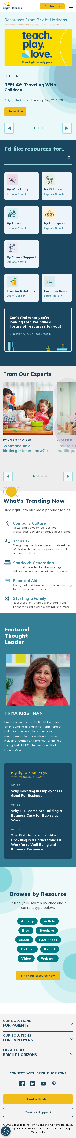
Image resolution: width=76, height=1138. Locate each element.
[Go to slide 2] (38, 128)
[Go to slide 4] (46, 476)
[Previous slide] (9, 128)
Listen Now (15, 111)
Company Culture (29, 523)
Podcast (27, 949)
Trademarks (38, 1132)
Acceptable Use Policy (56, 1128)
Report (50, 949)
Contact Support (38, 1112)
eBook (24, 940)
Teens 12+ (22, 540)
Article (49, 921)
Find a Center (38, 1099)
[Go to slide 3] (42, 128)
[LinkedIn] (32, 1083)
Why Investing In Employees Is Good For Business (36, 793)
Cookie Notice (33, 1128)
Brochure (47, 930)
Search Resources (68, 158)
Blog (25, 930)
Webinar (48, 958)
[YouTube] (43, 1083)
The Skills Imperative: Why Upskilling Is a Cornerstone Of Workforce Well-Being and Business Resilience (36, 842)
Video (26, 958)
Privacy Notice (15, 1128)
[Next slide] (67, 128)
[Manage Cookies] (6, 1131)
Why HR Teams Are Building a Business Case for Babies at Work (36, 815)
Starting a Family (29, 598)
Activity (27, 921)
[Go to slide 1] (34, 128)
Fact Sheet (48, 940)
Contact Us (52, 6)
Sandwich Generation (33, 562)
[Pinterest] (54, 1083)
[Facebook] (22, 1083)
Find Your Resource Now (38, 975)
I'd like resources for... (35, 148)
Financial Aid (25, 580)
